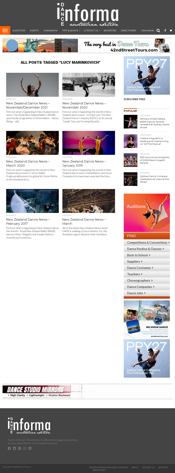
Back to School (137, 255)
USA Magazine (149, 30)
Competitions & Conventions (147, 242)
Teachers (133, 274)
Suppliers (133, 261)
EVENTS (34, 30)
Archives (163, 467)
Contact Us (91, 30)
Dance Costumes (139, 268)
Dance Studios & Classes (144, 249)
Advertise (110, 30)
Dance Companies (139, 287)
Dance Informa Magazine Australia (108, 467)
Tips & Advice (70, 30)
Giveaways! (51, 30)
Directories (128, 30)
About (135, 467)
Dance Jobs (135, 293)
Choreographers (138, 280)
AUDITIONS (19, 30)
